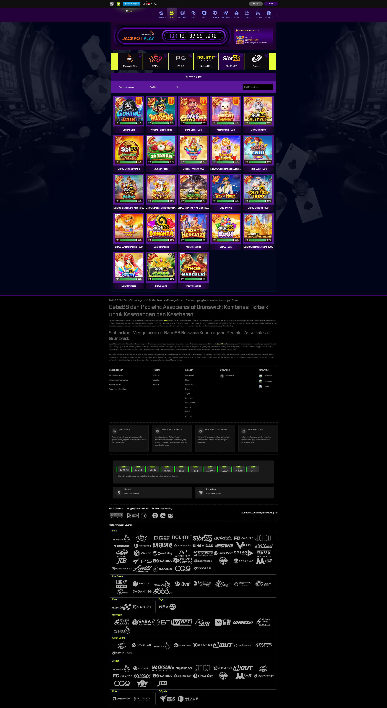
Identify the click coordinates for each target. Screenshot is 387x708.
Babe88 (167, 320)
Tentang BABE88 (116, 375)
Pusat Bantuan (115, 384)
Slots (172, 17)
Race (193, 17)
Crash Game (226, 17)
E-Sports (258, 17)
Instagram (268, 381)
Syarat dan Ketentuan (118, 389)
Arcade (237, 17)
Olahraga (215, 17)
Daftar (271, 4)
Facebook (268, 375)
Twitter (266, 386)
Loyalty (156, 380)
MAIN (130, 111)
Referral (156, 384)
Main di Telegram (133, 4)
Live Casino (182, 17)
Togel (204, 17)
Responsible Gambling (118, 380)
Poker (247, 17)
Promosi (268, 17)
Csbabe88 (229, 375)
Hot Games (161, 17)
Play (149, 38)
